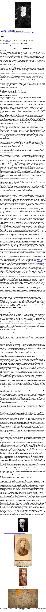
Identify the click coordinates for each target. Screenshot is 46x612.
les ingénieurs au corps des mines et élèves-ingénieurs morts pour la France (14, 533)
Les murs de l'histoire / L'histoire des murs (22, 610)
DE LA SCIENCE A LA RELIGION (7, 30)
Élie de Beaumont (10, 362)
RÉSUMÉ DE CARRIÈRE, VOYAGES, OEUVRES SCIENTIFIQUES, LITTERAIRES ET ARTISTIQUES (18, 32)
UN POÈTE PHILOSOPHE (6, 29)
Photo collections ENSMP (23, 587)
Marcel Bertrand (39, 261)
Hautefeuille (24, 174)
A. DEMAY (3, 50)
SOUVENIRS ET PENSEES (6, 31)
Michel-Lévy (22, 338)
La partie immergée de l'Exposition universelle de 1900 (10, 33)
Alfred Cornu (20, 503)
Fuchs (42, 198)
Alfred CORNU (7, 41)
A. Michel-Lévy (20, 362)
